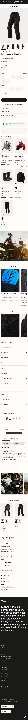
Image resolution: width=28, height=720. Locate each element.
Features (4, 373)
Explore (3, 680)
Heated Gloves (4, 589)
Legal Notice (16, 701)
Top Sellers (4, 578)
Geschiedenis (4, 669)
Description (5, 111)
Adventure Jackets (6, 546)
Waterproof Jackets (6, 541)
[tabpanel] (14, 455)
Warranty (3, 649)
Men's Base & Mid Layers (7, 586)
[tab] (14, 439)
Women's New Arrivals (6, 570)
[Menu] (2, 6)
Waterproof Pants (5, 543)
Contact (3, 654)
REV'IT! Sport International (9, 714)
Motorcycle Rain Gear (6, 549)
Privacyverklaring (11, 699)
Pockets (3, 363)
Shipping (3, 645)
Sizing (2, 652)
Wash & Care (5, 404)
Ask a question (10, 432)
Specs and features (7, 115)
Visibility (3, 394)
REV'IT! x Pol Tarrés (6, 562)
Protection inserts (6, 347)
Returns (3, 647)
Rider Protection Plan (6, 656)
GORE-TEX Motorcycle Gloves (8, 551)
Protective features (7, 378)
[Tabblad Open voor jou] (25, 717)
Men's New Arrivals (6, 568)
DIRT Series (4, 559)
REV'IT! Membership (6, 658)
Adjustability (5, 357)
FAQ (2, 643)
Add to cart (14, 100)
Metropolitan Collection (6, 565)
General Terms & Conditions (6, 701)
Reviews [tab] (6, 439)
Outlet (2, 584)
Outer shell (4, 384)
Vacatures (3, 671)
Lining (3, 389)
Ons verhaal (4, 667)
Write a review (18, 432)
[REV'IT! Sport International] (14, 6)
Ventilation (4, 352)
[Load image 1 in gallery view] (14, 25)
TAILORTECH (4, 676)
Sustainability (5, 399)
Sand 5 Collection (5, 581)
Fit (2, 368)
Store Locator (4, 678)
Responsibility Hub (5, 673)
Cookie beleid (4, 699)
